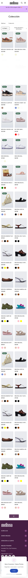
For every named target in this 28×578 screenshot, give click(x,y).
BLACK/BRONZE (18, 241)
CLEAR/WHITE (2, 161)
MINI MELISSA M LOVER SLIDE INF (19, 183)
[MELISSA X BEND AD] (21, 66)
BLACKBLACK (16, 534)
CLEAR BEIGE (5, 294)
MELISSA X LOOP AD (6, 102)
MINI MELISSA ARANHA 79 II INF (6, 156)
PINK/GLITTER (16, 188)
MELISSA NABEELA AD (20, 289)
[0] (25, 3)
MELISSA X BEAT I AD (20, 102)
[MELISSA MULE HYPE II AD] (21, 253)
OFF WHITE (21, 108)
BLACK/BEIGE (16, 81)
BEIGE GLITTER (5, 161)
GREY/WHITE (2, 268)
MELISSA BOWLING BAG (6, 209)
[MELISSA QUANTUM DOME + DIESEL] (21, 519)
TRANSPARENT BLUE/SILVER (18, 534)
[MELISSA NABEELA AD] (21, 279)
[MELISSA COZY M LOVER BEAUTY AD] (21, 200)
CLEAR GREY (16, 294)
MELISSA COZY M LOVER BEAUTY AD (19, 209)
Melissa (3, 23)
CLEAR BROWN (2, 294)
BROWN (21, 214)
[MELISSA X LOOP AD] (7, 93)
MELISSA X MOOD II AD (7, 49)
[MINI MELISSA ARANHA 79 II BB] (21, 146)
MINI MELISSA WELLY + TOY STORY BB (7, 183)
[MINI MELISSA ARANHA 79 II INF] (7, 146)
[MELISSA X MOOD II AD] (7, 40)
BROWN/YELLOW (5, 188)
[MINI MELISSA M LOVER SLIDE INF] (21, 173)
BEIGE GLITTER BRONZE (18, 161)
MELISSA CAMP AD (6, 316)
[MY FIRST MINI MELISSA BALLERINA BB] (21, 119)
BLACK (16, 214)
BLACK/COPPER (16, 241)
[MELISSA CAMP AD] (7, 306)
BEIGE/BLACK (2, 108)
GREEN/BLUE (2, 188)
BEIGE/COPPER (18, 188)
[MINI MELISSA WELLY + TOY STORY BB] (7, 173)
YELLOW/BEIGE (5, 268)
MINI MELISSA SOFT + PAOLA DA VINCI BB (7, 343)
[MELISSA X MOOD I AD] (7, 119)
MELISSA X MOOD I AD (7, 129)
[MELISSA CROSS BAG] (7, 546)
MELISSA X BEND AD (20, 76)
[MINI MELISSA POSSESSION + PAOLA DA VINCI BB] (21, 333)
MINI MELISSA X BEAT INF (20, 49)
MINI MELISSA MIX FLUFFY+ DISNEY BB (20, 316)
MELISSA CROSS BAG (6, 556)
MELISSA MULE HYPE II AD (21, 262)
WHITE (2, 134)
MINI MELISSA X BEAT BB (7, 76)
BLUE (5, 81)
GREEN (2, 321)
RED (16, 134)
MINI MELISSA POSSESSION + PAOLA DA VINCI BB (20, 343)
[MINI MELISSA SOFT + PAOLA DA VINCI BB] (7, 333)
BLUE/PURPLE (16, 321)
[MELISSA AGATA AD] (7, 253)
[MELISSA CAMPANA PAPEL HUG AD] (7, 279)
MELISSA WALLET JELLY (21, 556)
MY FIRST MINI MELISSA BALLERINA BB (20, 129)
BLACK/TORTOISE (16, 268)
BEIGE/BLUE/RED (18, 81)
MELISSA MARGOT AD (7, 236)
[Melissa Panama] (14, 3)
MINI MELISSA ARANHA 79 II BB (19, 156)
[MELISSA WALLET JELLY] (21, 546)
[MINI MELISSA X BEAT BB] (7, 66)
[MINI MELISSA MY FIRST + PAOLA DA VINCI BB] (7, 519)
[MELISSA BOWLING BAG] (7, 200)
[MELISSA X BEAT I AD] (21, 93)
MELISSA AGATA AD (6, 262)
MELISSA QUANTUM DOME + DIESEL (20, 529)
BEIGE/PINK (16, 55)
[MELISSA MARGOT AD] (7, 226)
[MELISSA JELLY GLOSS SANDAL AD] (21, 226)
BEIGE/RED (2, 55)
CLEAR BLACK (21, 294)
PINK (18, 134)
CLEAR (16, 161)
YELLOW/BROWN (5, 321)
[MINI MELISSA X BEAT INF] (21, 40)
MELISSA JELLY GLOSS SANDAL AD (20, 236)
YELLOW (21, 321)
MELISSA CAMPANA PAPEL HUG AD (6, 289)
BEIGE (5, 214)
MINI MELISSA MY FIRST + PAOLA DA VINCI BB (6, 529)
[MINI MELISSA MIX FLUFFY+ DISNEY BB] (21, 306)
